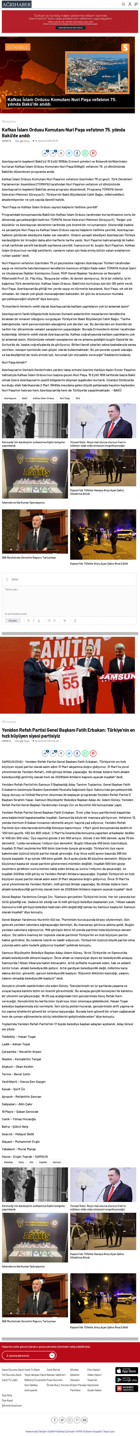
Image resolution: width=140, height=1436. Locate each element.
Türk (77, 398)
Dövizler (75, 1374)
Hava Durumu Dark (13, 1369)
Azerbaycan (10, 398)
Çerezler (70, 1431)
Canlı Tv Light (10, 1380)
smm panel (30, 1390)
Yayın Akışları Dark (35, 1374)
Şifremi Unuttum (12, 1405)
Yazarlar (92, 1380)
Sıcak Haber (94, 1390)
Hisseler (75, 1380)
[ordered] (49, 620)
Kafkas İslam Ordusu (43, 398)
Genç (21, 1162)
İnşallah (43, 1162)
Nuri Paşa (65, 398)
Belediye (8, 1162)
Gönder (13, 620)
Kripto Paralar (78, 1385)
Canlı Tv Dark (32, 1369)
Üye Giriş (7, 1395)
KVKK (79, 1431)
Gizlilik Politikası (56, 1431)
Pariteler (75, 1390)
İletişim (43, 1431)
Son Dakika (31, 1385)
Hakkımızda (32, 1431)
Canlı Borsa (53, 1369)
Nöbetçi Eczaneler (35, 1380)
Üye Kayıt (7, 1400)
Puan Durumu (55, 1380)
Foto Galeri (93, 1369)
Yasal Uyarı (109, 1431)
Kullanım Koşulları (93, 1431)
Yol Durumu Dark (12, 1374)
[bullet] (54, 620)
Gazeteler (93, 1385)
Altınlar (74, 1369)
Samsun (57, 1162)
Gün (32, 1162)
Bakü (24, 398)
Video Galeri (94, 1374)
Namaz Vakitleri (56, 1374)
